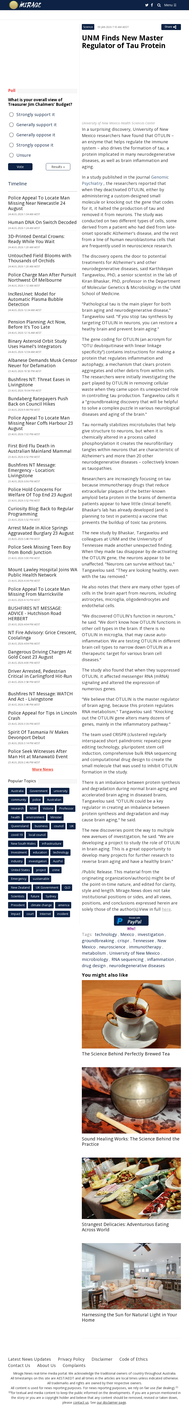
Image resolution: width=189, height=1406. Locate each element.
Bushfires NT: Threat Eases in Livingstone (39, 382)
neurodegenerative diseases (137, 965)
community (18, 800)
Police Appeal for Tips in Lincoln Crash (42, 715)
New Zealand (20, 887)
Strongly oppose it (34, 145)
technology (106, 934)
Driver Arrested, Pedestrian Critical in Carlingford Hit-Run (40, 673)
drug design (94, 965)
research (17, 808)
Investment (19, 852)
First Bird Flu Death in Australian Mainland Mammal (39, 448)
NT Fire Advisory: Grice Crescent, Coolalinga (42, 635)
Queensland (20, 826)
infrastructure (51, 843)
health (15, 817)
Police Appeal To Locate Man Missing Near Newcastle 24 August (39, 203)
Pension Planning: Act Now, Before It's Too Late (37, 324)
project (41, 870)
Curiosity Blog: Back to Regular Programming (41, 511)
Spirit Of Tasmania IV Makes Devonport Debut (38, 734)
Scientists (17, 896)
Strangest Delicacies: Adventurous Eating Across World (125, 1227)
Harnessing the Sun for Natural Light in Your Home (129, 1317)
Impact (15, 914)
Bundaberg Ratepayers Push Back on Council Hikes (38, 401)
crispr (123, 940)
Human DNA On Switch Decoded (42, 222)
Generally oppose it (35, 135)
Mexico (127, 934)
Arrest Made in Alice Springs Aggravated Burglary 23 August (41, 530)
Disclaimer (102, 1359)
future (35, 896)
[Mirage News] (25, 5)
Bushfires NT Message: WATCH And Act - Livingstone (40, 696)
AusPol (58, 861)
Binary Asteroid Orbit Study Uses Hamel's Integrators (37, 343)
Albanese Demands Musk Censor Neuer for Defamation (42, 363)
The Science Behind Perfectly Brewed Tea (126, 1054)
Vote (20, 167)
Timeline (17, 183)
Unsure (23, 155)
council (59, 826)
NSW (33, 808)
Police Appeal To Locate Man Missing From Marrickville (39, 591)
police (36, 800)
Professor (66, 808)
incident (62, 914)
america (63, 905)
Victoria (48, 808)
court (30, 914)
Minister (56, 817)
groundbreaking (98, 940)
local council (37, 835)
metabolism (94, 953)
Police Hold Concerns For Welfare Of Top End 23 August (40, 492)
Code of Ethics (133, 1359)
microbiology (95, 959)
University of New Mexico (134, 953)
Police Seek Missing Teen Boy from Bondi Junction (39, 549)
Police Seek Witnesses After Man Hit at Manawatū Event (38, 754)
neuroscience (112, 947)
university (61, 791)
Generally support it (36, 124)
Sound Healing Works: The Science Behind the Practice (131, 1141)
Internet (45, 914)
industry (17, 861)
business (41, 826)
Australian (54, 800)
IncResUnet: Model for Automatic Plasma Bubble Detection (35, 299)
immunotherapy (145, 947)
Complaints (74, 1365)
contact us (81, 1402)
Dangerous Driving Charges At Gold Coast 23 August (40, 654)
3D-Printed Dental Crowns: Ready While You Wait (36, 239)
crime (56, 870)
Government (38, 791)
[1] (177, 1387)
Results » (58, 167)
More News (42, 769)
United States (20, 870)
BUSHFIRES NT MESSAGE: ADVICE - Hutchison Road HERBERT (35, 613)
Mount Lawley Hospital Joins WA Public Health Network (42, 572)
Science (88, 27)
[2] (10, 1392)
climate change (41, 905)
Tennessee (143, 940)
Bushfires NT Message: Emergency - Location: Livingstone (32, 470)
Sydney (51, 896)
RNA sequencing (128, 959)
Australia (17, 791)
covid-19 (17, 835)
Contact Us (19, 1365)
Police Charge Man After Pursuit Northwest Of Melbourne (42, 277)
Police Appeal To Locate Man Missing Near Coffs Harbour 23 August (40, 423)
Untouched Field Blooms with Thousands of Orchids (39, 258)
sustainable (41, 879)
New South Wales (23, 843)
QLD (67, 887)
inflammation (160, 959)
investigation (151, 934)
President (18, 905)
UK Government (47, 887)
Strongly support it (35, 114)
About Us (46, 1365)
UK (72, 826)
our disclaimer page (111, 1402)
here (166, 909)
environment (35, 817)
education (40, 852)
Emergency (19, 879)
